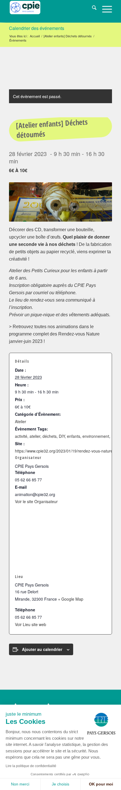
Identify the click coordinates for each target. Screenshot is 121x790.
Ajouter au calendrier (42, 649)
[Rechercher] (91, 8)
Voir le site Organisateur (36, 501)
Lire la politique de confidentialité (31, 766)
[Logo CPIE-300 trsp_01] (50, 11)
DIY (62, 436)
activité (21, 436)
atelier (35, 436)
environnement (95, 436)
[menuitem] (91, 8)
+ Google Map (70, 599)
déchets (49, 436)
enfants (73, 436)
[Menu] (104, 8)
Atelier (20, 421)
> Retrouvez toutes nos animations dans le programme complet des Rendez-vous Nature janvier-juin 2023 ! (54, 334)
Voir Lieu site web (30, 624)
